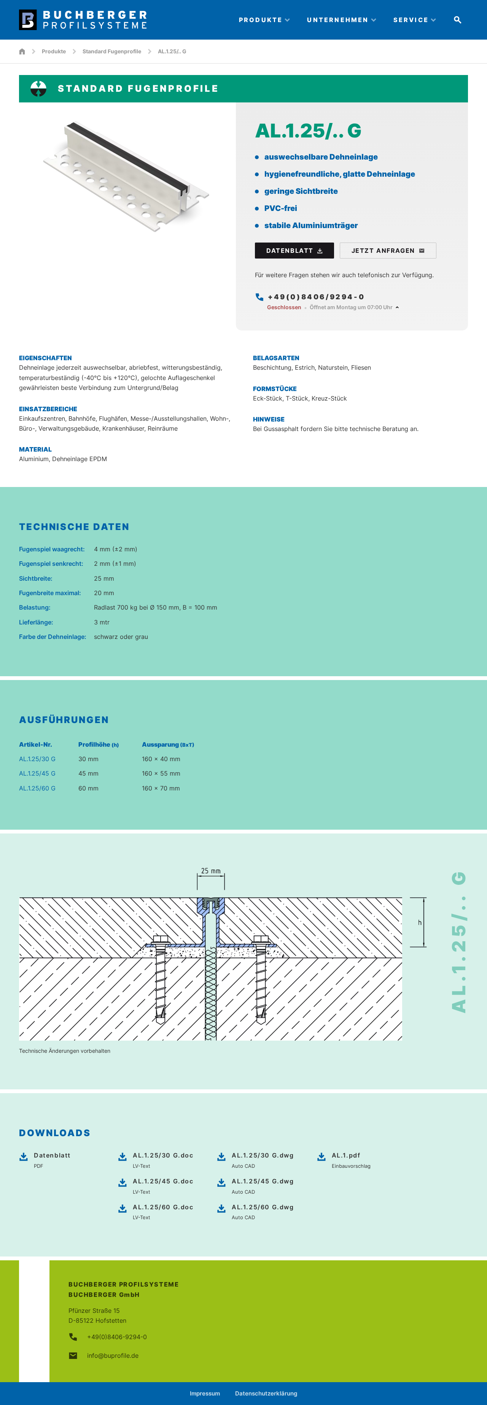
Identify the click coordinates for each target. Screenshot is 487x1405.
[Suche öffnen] (457, 19)
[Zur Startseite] (122, 20)
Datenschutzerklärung (266, 1393)
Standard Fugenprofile (112, 51)
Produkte (54, 51)
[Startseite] (22, 51)
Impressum (205, 1393)
